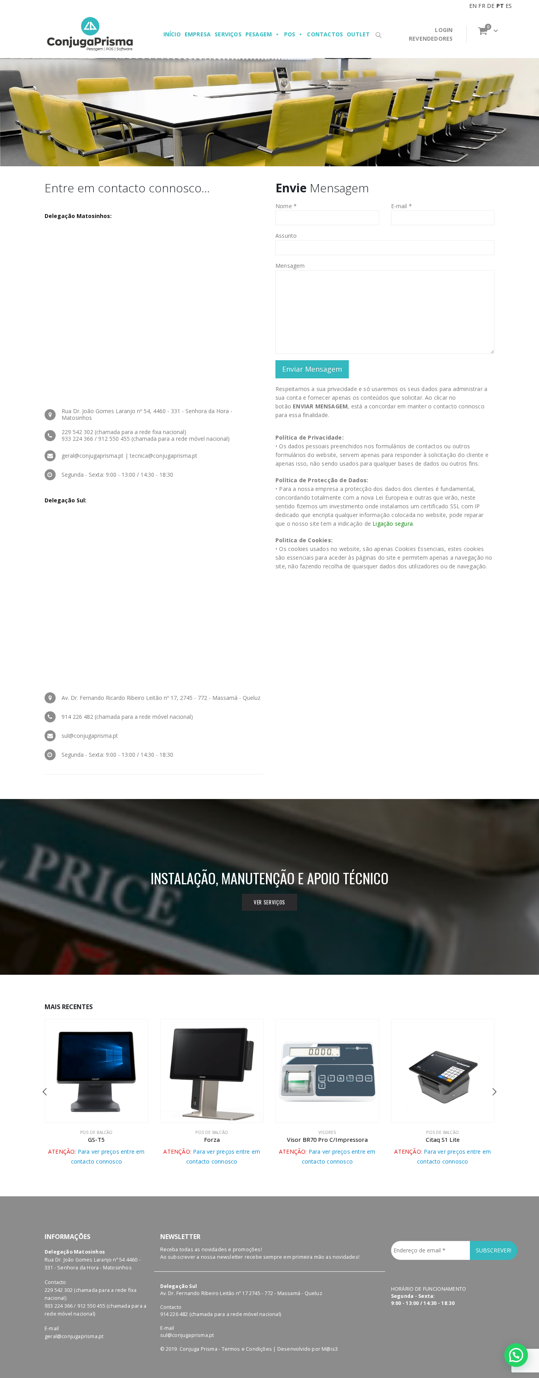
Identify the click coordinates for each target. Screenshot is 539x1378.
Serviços (228, 34)
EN (473, 5)
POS (290, 34)
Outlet (358, 34)
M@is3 (330, 1349)
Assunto (286, 235)
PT (500, 5)
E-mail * (401, 206)
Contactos (325, 34)
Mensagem (290, 265)
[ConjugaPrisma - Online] (90, 34)
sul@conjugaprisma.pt (187, 1335)
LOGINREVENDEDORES (431, 34)
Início (172, 34)
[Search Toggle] (378, 34)
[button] (45, 1091)
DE (490, 5)
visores (212, 1132)
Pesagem (258, 34)
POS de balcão (96, 1132)
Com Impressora (443, 1132)
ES (508, 5)
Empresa (198, 34)
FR (481, 5)
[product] (96, 1070)
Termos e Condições (247, 1349)
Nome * (286, 206)
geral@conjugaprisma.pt (74, 1336)
